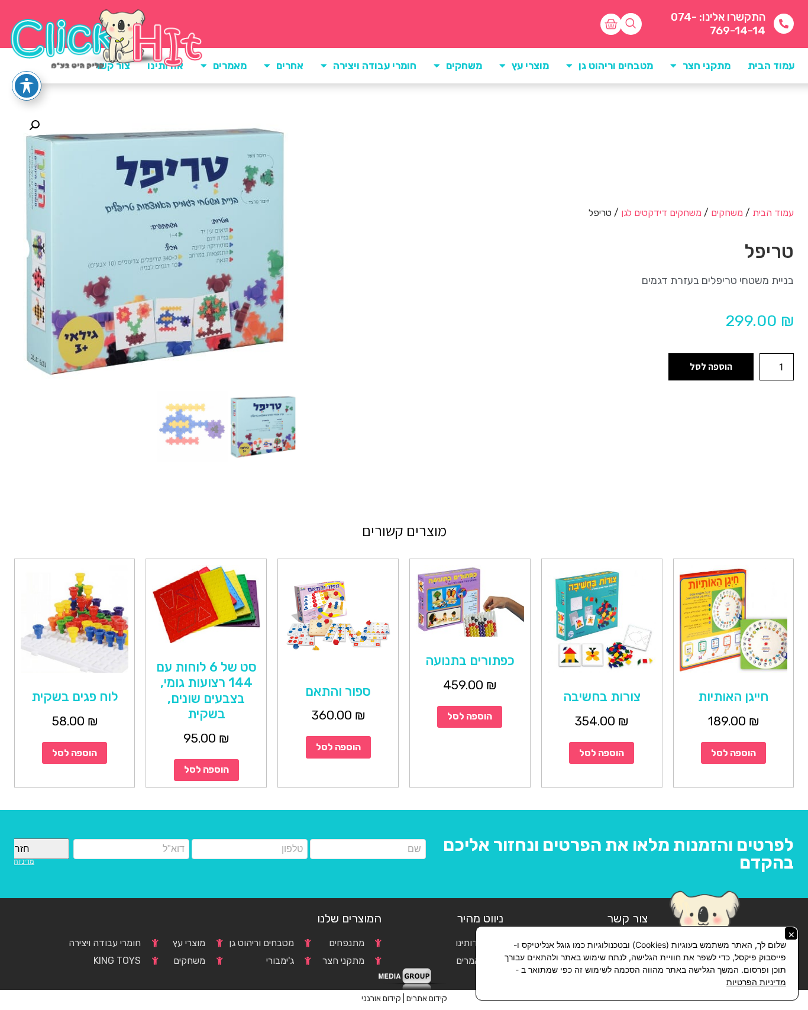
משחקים (727, 212)
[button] (34, 125)
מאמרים (230, 66)
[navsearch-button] (631, 24)
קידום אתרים (426, 998)
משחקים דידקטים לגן (661, 212)
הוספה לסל (711, 366)
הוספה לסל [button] (733, 753)
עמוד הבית (771, 66)
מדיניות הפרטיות (756, 982)
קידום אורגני (381, 998)
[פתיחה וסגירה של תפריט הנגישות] (26, 86)
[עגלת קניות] (611, 24)
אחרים (289, 66)
